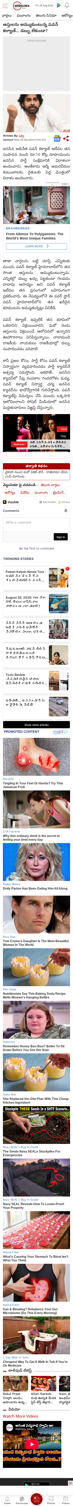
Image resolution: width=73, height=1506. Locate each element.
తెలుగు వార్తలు (50, 485)
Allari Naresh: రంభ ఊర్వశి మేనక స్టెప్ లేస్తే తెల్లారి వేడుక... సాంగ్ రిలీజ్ (43, 1398)
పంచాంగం (24, 15)
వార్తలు (6, 15)
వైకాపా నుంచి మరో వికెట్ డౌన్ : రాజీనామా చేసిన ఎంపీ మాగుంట (36, 474)
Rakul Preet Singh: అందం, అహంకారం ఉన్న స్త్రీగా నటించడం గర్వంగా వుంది (13, 1398)
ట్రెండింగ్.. (59, 493)
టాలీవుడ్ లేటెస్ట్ (20, 1370)
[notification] (67, 5)
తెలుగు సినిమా (46, 15)
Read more (19, 444)
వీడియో (14, 1409)
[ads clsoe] (70, 1483)
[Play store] (59, 5)
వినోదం (25, 493)
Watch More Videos (20, 1417)
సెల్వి (21, 136)
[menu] (6, 6)
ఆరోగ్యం (10, 493)
